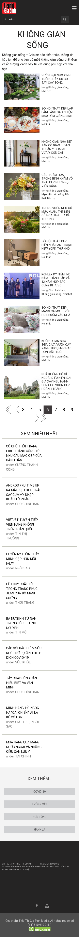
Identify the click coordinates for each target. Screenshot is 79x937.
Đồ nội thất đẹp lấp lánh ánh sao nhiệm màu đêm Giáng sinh (57, 112)
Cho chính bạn (56, 290)
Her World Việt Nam (29, 867)
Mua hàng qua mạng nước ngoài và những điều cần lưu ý (24, 747)
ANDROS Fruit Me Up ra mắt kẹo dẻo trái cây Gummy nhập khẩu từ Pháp (23, 492)
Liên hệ (25, 869)
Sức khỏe (23, 662)
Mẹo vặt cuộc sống (53, 194)
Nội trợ (51, 198)
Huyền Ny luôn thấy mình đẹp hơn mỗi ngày (22, 558)
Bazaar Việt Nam (10, 867)
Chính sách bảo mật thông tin (54, 867)
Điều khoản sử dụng (49, 864)
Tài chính (23, 756)
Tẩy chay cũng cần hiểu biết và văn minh (21, 682)
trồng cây (39, 804)
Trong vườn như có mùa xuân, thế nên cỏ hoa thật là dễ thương (57, 213)
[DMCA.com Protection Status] (40, 928)
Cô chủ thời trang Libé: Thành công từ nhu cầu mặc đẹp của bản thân (24, 453)
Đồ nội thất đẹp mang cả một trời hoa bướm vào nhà (56, 311)
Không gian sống (58, 87)
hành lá (39, 829)
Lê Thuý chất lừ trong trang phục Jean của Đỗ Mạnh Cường (21, 591)
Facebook (37, 906)
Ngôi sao (22, 568)
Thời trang (24, 603)
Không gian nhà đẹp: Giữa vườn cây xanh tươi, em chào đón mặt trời (57, 346)
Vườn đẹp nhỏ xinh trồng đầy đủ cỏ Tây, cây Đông (56, 78)
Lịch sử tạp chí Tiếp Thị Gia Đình (17, 864)
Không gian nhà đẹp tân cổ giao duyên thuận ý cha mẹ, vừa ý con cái (57, 147)
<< (15, 409)
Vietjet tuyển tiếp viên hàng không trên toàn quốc (22, 524)
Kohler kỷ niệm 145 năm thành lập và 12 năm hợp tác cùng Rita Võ (56, 280)
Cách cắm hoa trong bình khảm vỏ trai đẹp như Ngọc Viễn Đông (57, 180)
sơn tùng (39, 817)
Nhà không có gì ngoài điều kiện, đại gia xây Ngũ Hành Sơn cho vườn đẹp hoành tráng (56, 381)
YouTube (47, 906)
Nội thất (46, 124)
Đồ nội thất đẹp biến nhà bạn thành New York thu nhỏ (57, 244)
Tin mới (21, 632)
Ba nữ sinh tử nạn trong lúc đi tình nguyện (21, 623)
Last (44, 418)
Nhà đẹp (46, 91)
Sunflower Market (12, 869)
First (7, 409)
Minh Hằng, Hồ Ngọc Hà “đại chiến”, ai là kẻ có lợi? (22, 712)
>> (35, 418)
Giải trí (21, 722)
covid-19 (39, 791)
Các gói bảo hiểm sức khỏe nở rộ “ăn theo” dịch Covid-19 (24, 653)
